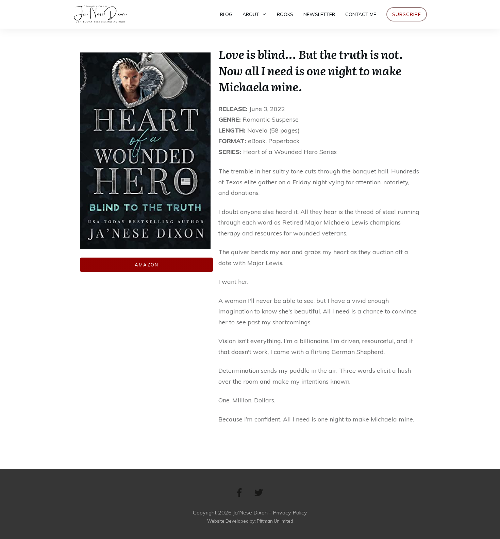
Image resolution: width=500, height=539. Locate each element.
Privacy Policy (290, 512)
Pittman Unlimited (275, 521)
